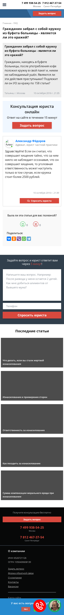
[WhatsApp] (24, 239)
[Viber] (19, 239)
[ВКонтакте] (9, 239)
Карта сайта (14, 597)
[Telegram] (29, 239)
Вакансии (13, 586)
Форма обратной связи (21, 573)
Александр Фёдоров (30, 141)
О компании (15, 577)
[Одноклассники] (14, 239)
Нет (26, 609)
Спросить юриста (41, 200)
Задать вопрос (47, 13)
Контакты (13, 582)
